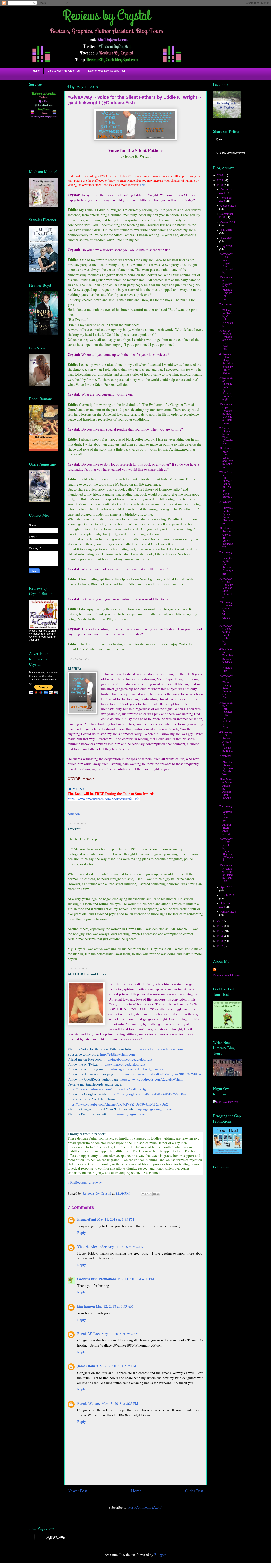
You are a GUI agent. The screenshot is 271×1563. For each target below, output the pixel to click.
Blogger (159, 1554)
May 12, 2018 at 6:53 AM (114, 1306)
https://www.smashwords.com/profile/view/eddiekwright (108, 1089)
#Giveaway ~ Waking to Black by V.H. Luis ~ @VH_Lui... (226, 315)
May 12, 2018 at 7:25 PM (118, 1365)
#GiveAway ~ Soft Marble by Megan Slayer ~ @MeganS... (226, 849)
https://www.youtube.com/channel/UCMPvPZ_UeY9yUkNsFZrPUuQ (118, 1104)
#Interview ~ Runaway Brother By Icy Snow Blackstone (226, 512)
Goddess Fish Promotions (96, 1278)
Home (36, 70)
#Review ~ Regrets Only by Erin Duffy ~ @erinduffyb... (226, 538)
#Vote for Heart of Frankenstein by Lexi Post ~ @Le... (225, 340)
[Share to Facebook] (154, 1194)
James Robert (87, 1365)
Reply (81, 1232)
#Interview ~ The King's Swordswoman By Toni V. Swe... (226, 363)
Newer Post (77, 1491)
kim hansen (86, 1306)
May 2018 (226, 246)
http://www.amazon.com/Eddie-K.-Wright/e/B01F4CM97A (158, 1074)
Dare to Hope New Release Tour (106, 70)
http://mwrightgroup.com (129, 1114)
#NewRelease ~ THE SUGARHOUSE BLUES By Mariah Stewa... (225, 484)
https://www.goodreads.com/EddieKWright (151, 1079)
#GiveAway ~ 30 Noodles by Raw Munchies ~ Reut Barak (226, 414)
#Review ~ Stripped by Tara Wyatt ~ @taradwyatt (226, 436)
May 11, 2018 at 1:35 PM (115, 1219)
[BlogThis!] (147, 1194)
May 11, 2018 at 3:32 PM (126, 1246)
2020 (220, 175)
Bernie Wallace (88, 1333)
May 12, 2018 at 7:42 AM (120, 1333)
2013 (220, 941)
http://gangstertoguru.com (155, 1109)
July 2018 (226, 230)
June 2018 (226, 238)
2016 (220, 926)
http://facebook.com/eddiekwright (128, 1059)
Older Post (194, 1491)
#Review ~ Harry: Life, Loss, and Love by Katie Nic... (226, 458)
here (142, 185)
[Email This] (143, 1194)
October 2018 (228, 205)
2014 (220, 936)
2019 (220, 180)
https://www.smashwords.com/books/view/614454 (104, 798)
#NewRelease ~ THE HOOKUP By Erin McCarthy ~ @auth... (225, 715)
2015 (220, 931)
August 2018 (227, 222)
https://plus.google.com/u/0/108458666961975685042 (147, 1094)
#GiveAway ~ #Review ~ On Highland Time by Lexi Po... (226, 288)
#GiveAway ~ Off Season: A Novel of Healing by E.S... (226, 741)
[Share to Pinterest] (158, 1194)
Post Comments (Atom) (145, 1507)
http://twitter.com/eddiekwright (123, 1064)
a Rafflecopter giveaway (85, 1182)
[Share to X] (151, 1194)
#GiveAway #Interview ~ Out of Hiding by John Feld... (226, 873)
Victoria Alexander (92, 1246)
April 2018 (226, 887)
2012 (220, 946)
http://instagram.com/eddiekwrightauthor (134, 1069)
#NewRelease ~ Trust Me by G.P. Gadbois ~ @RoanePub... (226, 660)
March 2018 (227, 895)
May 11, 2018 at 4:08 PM (135, 1279)
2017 (220, 920)
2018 (220, 185)
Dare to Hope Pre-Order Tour (64, 70)
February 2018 (225, 905)
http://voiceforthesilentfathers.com (158, 1049)
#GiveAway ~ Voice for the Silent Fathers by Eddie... (226, 635)
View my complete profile (227, 975)
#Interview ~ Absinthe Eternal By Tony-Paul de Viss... (226, 765)
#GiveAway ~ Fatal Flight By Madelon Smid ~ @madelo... (226, 588)
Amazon (74, 813)
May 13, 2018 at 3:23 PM (120, 1403)
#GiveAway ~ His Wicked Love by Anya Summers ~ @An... (226, 686)
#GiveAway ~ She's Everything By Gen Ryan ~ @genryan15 (226, 563)
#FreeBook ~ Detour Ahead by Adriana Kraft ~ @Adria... (226, 790)
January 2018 (228, 911)
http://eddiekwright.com (117, 1054)
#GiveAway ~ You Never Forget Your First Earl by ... (226, 263)
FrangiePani (86, 1219)
